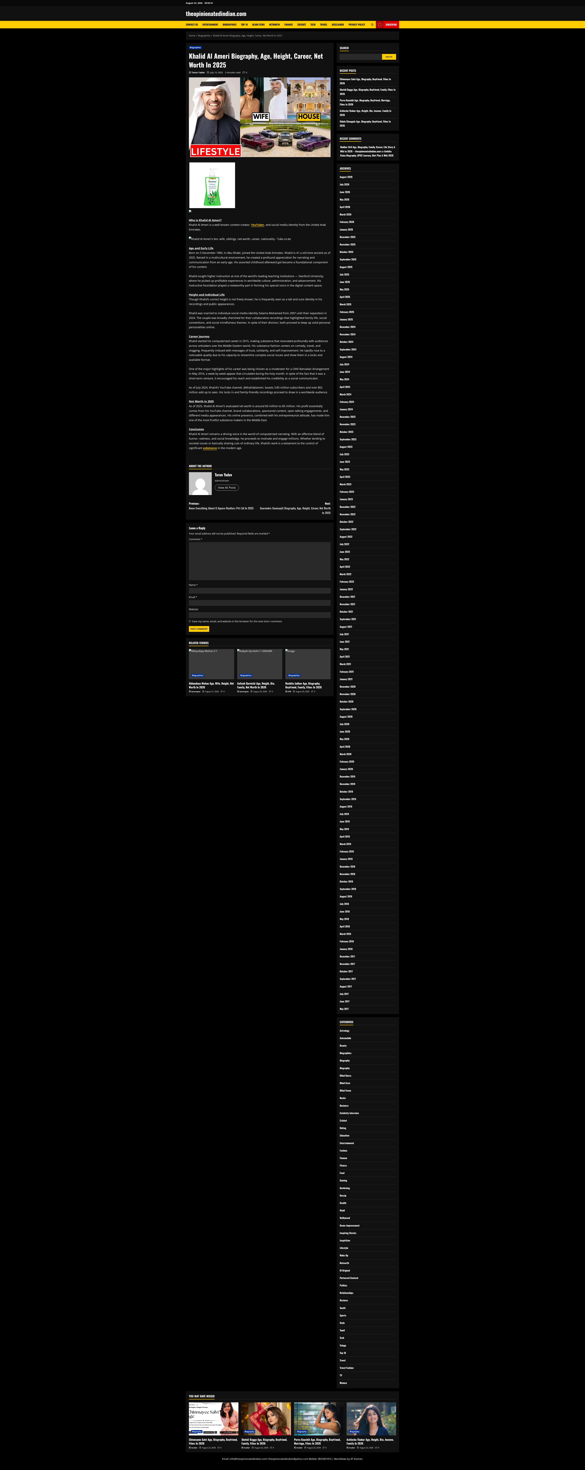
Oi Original (345, 1270)
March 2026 (345, 214)
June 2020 (345, 731)
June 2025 (345, 282)
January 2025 (346, 319)
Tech (313, 24)
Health (343, 1203)
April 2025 (345, 297)
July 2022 (344, 544)
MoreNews (340, 1459)
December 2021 (347, 596)
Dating (343, 1128)
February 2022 (347, 581)
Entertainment (210, 24)
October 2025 (346, 252)
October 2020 (346, 701)
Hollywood (345, 1218)
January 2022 (346, 589)
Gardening (345, 1188)
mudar (194, 1447)
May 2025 (344, 289)
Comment (195, 539)
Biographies (229, 24)
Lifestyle (344, 1248)
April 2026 (345, 207)
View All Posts (227, 487)
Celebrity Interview (349, 1113)
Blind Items (258, 24)
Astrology (344, 1030)
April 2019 (345, 836)
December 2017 (347, 956)
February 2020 (347, 761)
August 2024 (346, 357)
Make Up (344, 1255)
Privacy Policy (357, 24)
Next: (295, 508)
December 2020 (348, 686)
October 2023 (346, 432)
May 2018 (344, 919)
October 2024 (346, 342)
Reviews (344, 1300)
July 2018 (344, 904)
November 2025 (347, 244)
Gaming (343, 1180)
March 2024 (345, 394)
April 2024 (345, 387)
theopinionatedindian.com (216, 13)
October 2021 (346, 611)
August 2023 (346, 447)
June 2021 (345, 641)
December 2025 (347, 237)
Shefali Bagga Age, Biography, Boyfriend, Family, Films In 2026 (264, 1441)
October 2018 (346, 881)
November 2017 (347, 964)
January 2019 (346, 859)
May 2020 (344, 739)
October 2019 (346, 791)
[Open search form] (372, 25)
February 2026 (347, 222)
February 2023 (347, 492)
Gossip (343, 1195)
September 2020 (348, 709)
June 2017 (344, 1001)
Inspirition (345, 1240)
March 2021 (345, 664)
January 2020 (346, 769)
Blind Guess (345, 1075)
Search (344, 48)
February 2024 (347, 402)
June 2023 (345, 461)
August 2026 (346, 177)
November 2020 (348, 694)
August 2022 (346, 536)
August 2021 (346, 626)
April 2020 (345, 746)
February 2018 (347, 941)
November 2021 (347, 604)
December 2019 (347, 776)
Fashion (343, 1150)
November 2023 (347, 424)
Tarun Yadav (198, 72)
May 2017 (344, 1009)
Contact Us (192, 24)
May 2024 (344, 379)
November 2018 (347, 874)
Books (343, 1098)
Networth (274, 24)
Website (193, 609)
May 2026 (344, 199)
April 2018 (345, 926)
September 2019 (348, 799)
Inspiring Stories (348, 1233)
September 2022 (348, 529)
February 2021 (347, 671)
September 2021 (348, 619)
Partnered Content (349, 1278)
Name (193, 585)
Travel (323, 24)
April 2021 (345, 656)
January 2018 (346, 949)
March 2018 (345, 934)
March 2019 (345, 844)
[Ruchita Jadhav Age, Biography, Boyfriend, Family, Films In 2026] (308, 664)
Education (344, 1135)
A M (289, 691)
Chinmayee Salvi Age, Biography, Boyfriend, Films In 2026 (213, 1441)
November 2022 (347, 514)
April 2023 (345, 477)
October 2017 (346, 971)
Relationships (346, 1293)
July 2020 (344, 724)
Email (193, 597)
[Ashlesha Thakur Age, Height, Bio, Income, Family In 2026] (371, 1418)
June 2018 (345, 911)
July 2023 (344, 454)
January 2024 (346, 409)
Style (342, 1323)
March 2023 (345, 484)
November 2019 (347, 784)
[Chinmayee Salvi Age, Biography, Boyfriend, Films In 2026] (213, 1418)
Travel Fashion (347, 1368)
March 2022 (345, 574)
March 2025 (345, 304)
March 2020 (345, 754)
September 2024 (348, 349)
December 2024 (347, 327)
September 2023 (348, 439)
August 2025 (346, 267)
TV (341, 1375)
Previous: (221, 505)
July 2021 (344, 634)
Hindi (342, 1210)
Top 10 (244, 24)
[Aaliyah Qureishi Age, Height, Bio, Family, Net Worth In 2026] (259, 664)
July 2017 (344, 994)
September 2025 (348, 259)
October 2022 (346, 522)
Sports (343, 1315)
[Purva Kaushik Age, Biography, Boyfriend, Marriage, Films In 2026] (319, 1418)
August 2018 (346, 896)
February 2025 (347, 312)
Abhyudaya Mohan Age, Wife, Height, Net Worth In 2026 (211, 685)
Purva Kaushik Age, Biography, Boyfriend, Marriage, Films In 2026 (317, 1441)
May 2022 (344, 559)
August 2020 (346, 716)
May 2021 (344, 649)
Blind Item (345, 1083)
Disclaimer (338, 24)
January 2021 (346, 679)
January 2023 (346, 499)
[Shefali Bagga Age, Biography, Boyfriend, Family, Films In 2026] (266, 1418)
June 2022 (345, 552)
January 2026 (346, 229)
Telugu (343, 1345)
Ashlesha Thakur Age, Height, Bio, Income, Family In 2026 (370, 1441)
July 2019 (344, 814)
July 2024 (344, 364)
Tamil (342, 1330)
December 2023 (347, 417)
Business (344, 1105)
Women (343, 1383)
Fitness (343, 1165)
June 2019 (345, 821)
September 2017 (348, 979)
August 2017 (346, 986)
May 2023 (344, 469)
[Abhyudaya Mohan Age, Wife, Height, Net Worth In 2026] (211, 664)
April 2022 (345, 566)
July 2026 (344, 184)
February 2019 (347, 851)
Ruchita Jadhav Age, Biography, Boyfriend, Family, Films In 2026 (303, 685)
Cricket (301, 24)
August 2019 (346, 806)
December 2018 (347, 866)
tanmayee (195, 691)
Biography (345, 1060)
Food (342, 1173)
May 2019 (344, 829)
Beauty (343, 1045)
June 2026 (345, 192)
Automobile (345, 1038)
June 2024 (345, 372)
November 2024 (347, 334)
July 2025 (344, 274)
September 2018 (348, 889)
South (343, 1308)
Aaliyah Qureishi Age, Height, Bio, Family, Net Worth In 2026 (256, 685)
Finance (288, 24)
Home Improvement (350, 1225)
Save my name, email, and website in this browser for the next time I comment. (237, 621)
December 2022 (347, 507)
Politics (343, 1285)
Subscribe (391, 24)
